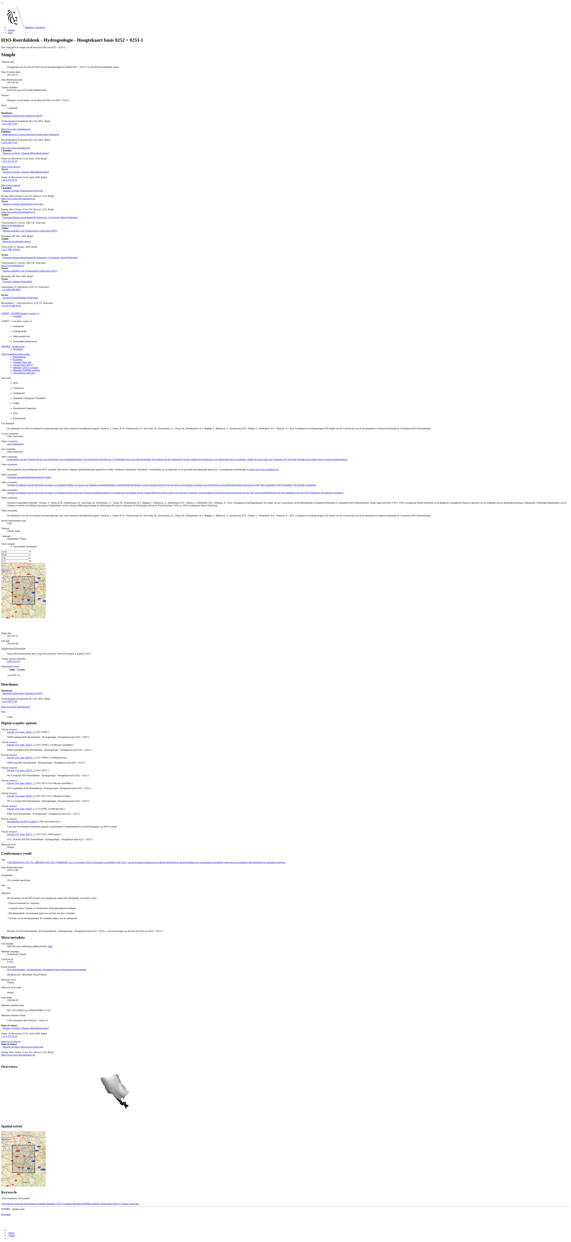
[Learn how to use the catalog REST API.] (7, 1238)
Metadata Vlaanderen (35, 27)
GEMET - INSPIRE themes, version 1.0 (20, 313)
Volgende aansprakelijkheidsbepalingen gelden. (29, 477)
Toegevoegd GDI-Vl (23, 365)
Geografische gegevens (24, 373)
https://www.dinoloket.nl (12, 225)
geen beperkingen (15, 444)
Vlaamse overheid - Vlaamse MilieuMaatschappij (25, 153)
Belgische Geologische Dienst (16, 241)
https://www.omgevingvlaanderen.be (18, 198)
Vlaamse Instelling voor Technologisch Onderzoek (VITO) (29, 231)
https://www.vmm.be (10, 166)
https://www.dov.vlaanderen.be (15, 129)
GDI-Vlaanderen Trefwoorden (15, 354)
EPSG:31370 (13, 661)
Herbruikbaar (19, 357)
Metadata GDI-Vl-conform (25, 367)
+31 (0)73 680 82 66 (11, 305)
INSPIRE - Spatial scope (13, 346)
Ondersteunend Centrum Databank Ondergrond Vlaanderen (30, 134)
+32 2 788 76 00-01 (10, 249)
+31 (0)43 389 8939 (10, 289)
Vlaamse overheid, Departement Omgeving (22, 190)
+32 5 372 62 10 (9, 161)
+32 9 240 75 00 (9, 123)
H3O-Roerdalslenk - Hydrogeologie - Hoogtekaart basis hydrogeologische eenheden (47, 969)
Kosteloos (17, 359)
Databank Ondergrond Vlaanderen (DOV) (22, 115)
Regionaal (18, 349)
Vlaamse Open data (22, 362)
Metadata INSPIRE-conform (26, 370)
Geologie (17, 316)
